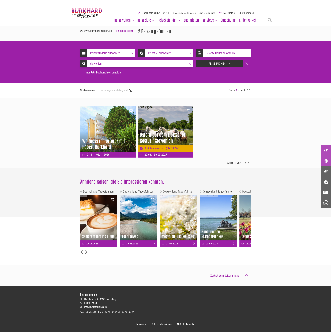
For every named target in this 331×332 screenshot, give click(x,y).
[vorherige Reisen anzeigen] (247, 90)
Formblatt (190, 324)
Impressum (141, 324)
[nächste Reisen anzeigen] (250, 90)
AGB (179, 324)
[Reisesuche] (270, 20)
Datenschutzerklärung (162, 324)
